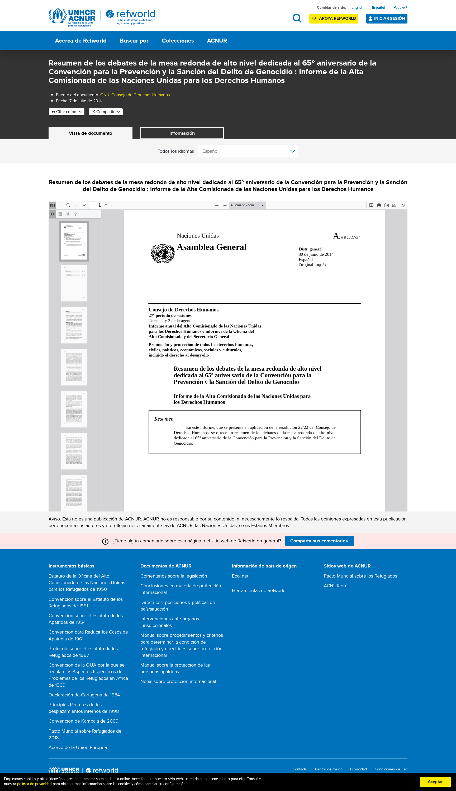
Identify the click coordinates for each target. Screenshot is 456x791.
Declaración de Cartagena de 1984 (84, 694)
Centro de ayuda (328, 769)
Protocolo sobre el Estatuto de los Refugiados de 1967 (83, 651)
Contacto (300, 769)
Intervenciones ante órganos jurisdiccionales (169, 622)
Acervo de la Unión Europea (78, 747)
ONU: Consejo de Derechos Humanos (135, 95)
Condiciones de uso (391, 769)
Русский (400, 7)
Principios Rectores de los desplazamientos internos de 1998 (84, 707)
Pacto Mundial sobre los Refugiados (360, 576)
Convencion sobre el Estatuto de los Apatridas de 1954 (86, 618)
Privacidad (358, 769)
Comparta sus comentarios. (319, 540)
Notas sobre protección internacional (178, 681)
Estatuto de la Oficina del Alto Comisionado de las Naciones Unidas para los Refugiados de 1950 (87, 582)
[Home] (102, 17)
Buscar (297, 18)
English (357, 7)
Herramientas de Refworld (259, 590)
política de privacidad (34, 784)
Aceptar (435, 782)
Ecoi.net (240, 576)
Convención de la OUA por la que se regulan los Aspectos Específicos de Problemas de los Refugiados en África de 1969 (88, 675)
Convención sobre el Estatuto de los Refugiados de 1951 (86, 602)
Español (378, 7)
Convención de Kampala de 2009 (83, 721)
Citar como (66, 112)
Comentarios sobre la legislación (173, 576)
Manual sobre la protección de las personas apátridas (175, 668)
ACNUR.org (336, 585)
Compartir (105, 112)
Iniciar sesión (389, 18)
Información (182, 133)
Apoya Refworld (337, 18)
